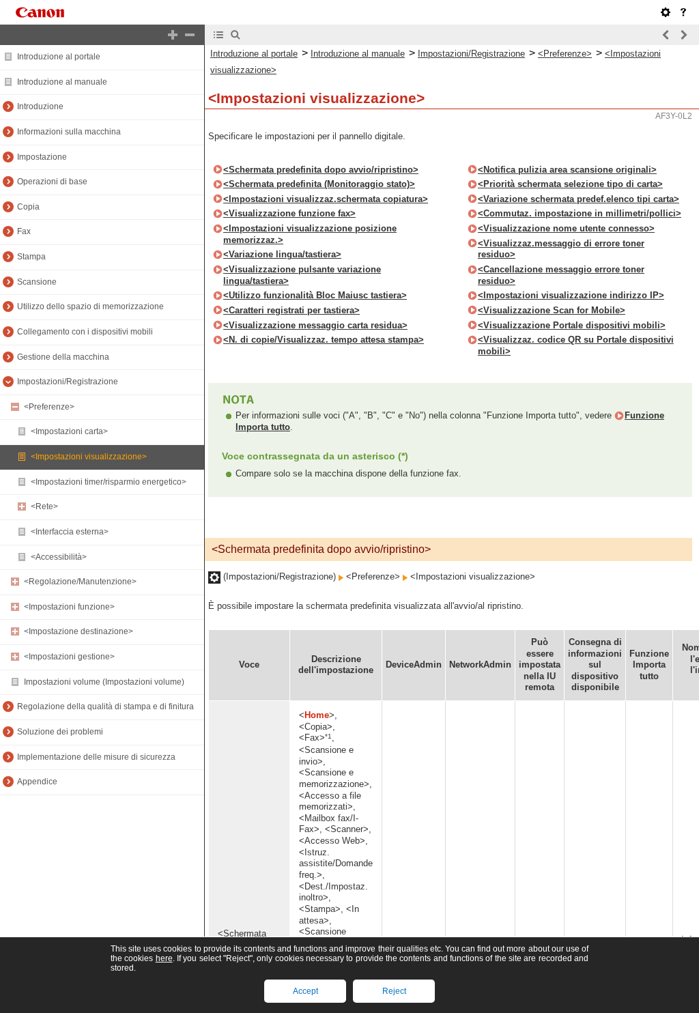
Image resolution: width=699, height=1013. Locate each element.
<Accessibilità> (59, 557)
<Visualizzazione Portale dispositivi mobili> (572, 325)
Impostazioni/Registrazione (67, 381)
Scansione (37, 282)
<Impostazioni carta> (69, 431)
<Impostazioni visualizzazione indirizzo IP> (571, 295)
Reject (394, 991)
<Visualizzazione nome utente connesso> (566, 228)
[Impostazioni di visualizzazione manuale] (665, 12)
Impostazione (42, 157)
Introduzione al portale (58, 56)
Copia (28, 207)
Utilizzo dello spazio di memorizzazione (90, 306)
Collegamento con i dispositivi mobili (85, 332)
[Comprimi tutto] (189, 34)
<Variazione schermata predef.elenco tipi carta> (578, 199)
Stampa (31, 256)
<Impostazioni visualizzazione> (89, 456)
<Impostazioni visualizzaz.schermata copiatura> (325, 199)
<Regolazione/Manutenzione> (80, 581)
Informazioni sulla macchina (69, 132)
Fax (24, 231)
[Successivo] (683, 34)
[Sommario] (218, 34)
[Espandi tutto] (172, 34)
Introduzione (40, 106)
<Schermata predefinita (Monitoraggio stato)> (319, 184)
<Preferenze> (49, 407)
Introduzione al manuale (62, 82)
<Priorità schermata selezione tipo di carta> (570, 184)
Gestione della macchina (63, 357)
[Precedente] (666, 34)
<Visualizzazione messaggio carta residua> (315, 325)
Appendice (37, 781)
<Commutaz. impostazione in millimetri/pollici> (579, 213)
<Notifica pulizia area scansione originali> (567, 170)
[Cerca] (235, 34)
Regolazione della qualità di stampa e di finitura (105, 706)
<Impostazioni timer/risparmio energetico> (108, 482)
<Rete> (44, 506)
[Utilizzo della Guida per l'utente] (683, 12)
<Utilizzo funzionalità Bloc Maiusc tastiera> (315, 295)
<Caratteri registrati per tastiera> (291, 310)
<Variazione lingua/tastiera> (282, 254)
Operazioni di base (52, 181)
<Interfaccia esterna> (70, 532)
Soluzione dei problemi (60, 732)
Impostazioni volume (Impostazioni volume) (104, 682)
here (164, 958)
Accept (305, 991)
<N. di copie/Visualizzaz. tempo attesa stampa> (323, 339)
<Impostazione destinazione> (78, 631)
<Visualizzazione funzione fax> (289, 213)
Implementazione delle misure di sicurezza (96, 757)
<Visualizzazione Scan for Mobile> (551, 310)
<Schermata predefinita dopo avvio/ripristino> (320, 170)
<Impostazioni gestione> (69, 656)
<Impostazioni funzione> (69, 607)
